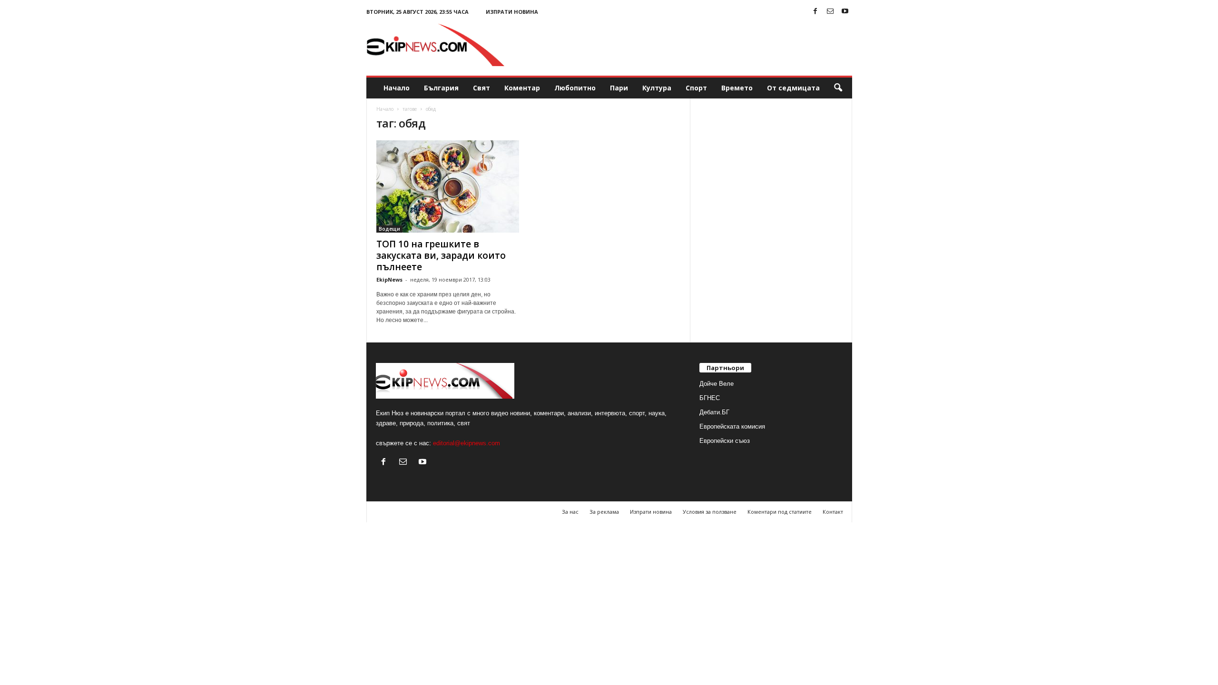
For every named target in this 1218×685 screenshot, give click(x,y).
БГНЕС (709, 397)
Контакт (833, 511)
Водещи (389, 228)
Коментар (522, 87)
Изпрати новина (512, 11)
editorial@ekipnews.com (466, 443)
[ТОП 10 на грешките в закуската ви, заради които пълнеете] (447, 186)
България (441, 87)
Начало (396, 87)
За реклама (604, 511)
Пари (619, 87)
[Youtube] (845, 12)
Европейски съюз (724, 440)
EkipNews (389, 279)
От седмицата (793, 87)
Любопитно (575, 87)
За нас (570, 511)
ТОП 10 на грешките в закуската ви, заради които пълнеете (441, 255)
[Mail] (830, 12)
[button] (837, 88)
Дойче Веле (716, 383)
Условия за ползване (710, 511)
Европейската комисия (732, 426)
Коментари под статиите (779, 511)
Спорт (696, 87)
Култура (656, 87)
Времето (737, 87)
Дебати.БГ (714, 412)
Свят (481, 87)
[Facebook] (815, 12)
